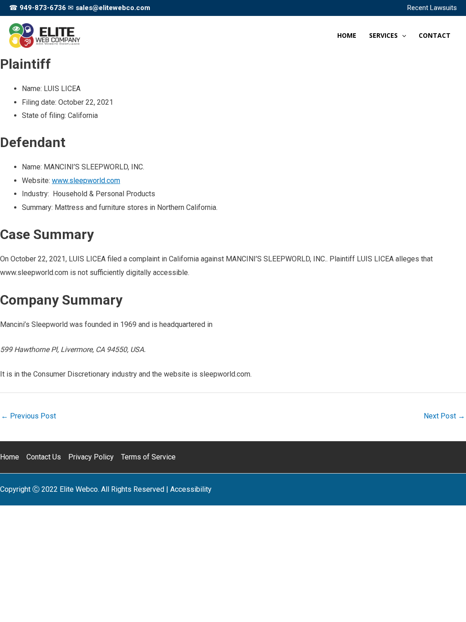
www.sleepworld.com (86, 180)
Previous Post (28, 416)
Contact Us (43, 457)
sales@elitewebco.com (113, 8)
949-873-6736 (43, 8)
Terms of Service (148, 457)
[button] (402, 35)
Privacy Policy (91, 457)
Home (9, 457)
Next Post (444, 416)
